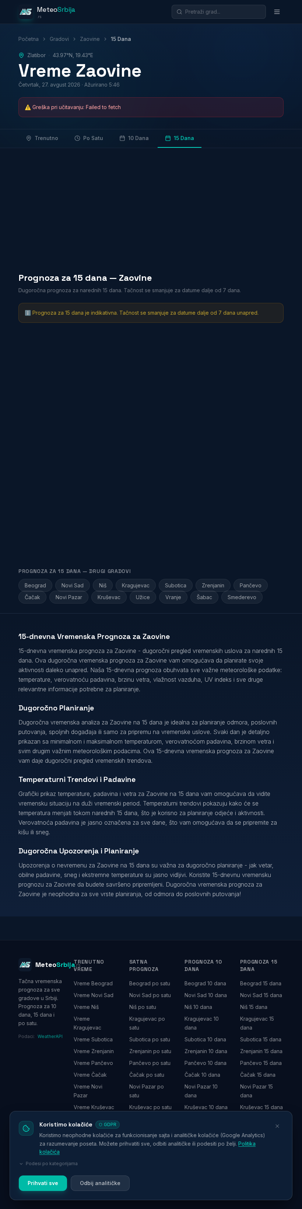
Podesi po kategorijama (52, 1163)
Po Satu (93, 138)
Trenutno (46, 138)
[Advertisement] (151, 208)
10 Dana (138, 138)
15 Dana (184, 138)
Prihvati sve (43, 1183)
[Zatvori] (277, 1126)
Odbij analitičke (100, 1183)
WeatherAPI (50, 1036)
